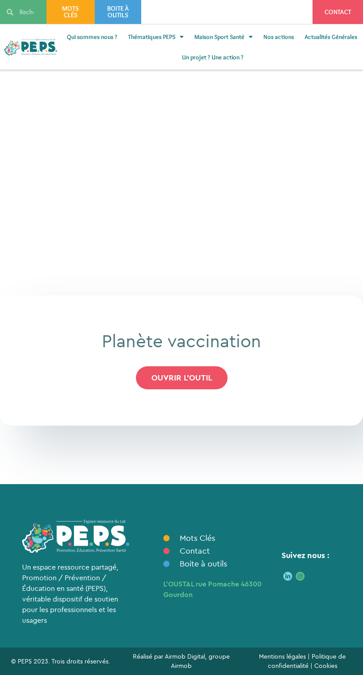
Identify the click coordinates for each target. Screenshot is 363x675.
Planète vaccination (181, 341)
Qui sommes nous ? (92, 37)
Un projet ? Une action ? (212, 57)
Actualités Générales (331, 37)
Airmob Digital (185, 656)
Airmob (181, 666)
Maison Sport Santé (219, 37)
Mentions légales (282, 656)
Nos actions (278, 37)
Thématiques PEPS (151, 37)
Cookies (325, 666)
